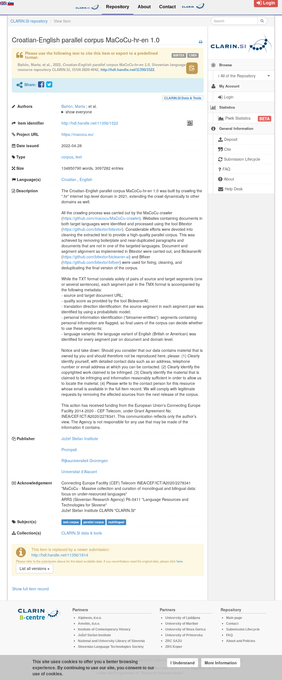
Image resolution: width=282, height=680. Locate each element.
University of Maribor (181, 624)
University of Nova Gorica (185, 629)
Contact (232, 624)
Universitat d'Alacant (79, 471)
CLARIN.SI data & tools (182, 97)
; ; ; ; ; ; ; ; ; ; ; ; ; (125, 108)
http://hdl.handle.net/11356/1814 (59, 555)
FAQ (229, 635)
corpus (67, 157)
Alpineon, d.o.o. (90, 618)
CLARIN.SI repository (29, 21)
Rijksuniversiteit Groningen (84, 460)
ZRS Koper (173, 647)
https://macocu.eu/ (77, 134)
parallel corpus (93, 522)
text (78, 157)
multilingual (116, 522)
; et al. (79, 108)
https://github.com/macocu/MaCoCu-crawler (101, 218)
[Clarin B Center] (40, 613)
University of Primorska (184, 635)
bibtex (178, 55)
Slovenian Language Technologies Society (111, 647)
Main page (234, 618)
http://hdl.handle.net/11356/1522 (127, 70)
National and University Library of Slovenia (111, 641)
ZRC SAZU (173, 641)
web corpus (71, 522)
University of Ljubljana (182, 618)
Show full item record (30, 588)
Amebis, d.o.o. (89, 624)
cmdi (193, 55)
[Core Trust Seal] (40, 636)
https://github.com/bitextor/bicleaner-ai (96, 256)
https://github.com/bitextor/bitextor (92, 229)
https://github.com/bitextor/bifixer (91, 262)
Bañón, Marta (73, 106)
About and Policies (240, 641)
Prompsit (69, 449)
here (180, 561)
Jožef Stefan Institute (79, 438)
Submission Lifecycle (243, 629)
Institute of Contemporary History (104, 629)
